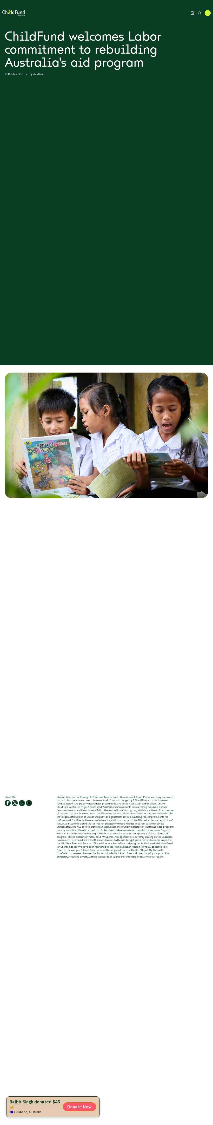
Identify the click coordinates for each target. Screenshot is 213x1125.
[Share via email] (29, 803)
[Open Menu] (208, 13)
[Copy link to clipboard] (22, 803)
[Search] (199, 13)
